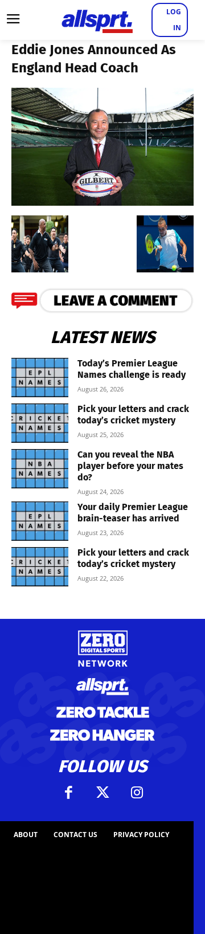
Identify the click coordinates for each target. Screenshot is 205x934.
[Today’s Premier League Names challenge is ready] (39, 377)
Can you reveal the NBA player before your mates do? (130, 466)
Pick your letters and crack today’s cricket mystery (133, 414)
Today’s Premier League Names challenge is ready (131, 369)
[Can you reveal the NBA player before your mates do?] (39, 468)
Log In (173, 19)
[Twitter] (102, 792)
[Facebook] (68, 792)
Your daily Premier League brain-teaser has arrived (132, 512)
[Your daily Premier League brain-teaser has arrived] (39, 521)
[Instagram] (136, 792)
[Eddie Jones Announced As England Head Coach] (102, 202)
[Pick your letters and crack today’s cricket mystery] (39, 423)
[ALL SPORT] (96, 20)
